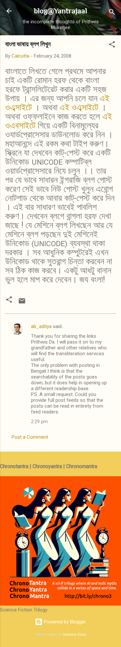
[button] (112, 45)
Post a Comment (30, 437)
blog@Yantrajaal (60, 10)
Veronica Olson (74, 634)
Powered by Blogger (64, 622)
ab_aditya (41, 326)
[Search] (112, 13)
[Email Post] (22, 303)
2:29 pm (39, 421)
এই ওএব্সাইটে (79, 107)
